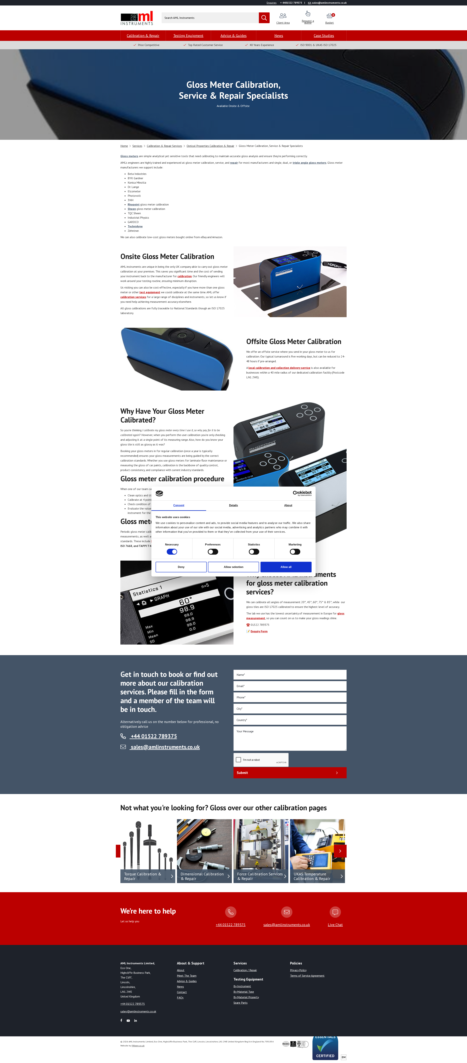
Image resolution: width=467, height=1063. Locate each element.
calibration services (133, 297)
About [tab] (288, 505)
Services (137, 146)
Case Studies (324, 35)
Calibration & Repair (143, 35)
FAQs (180, 997)
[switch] (213, 552)
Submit (242, 772)
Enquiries (272, 2)
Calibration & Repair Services (164, 146)
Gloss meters (129, 156)
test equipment (149, 292)
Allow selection (233, 566)
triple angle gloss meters (309, 162)
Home (124, 146)
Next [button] (340, 851)
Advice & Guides (234, 35)
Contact (182, 992)
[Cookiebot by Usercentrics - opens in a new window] (296, 493)
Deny (181, 566)
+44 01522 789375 (153, 736)
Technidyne (135, 226)
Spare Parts (241, 1002)
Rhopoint (134, 204)
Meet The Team (186, 975)
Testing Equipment (188, 35)
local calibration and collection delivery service (279, 368)
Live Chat (335, 924)
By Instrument (242, 986)
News (278, 35)
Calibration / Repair (245, 970)
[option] (148, 851)
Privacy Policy (298, 970)
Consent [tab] (178, 505)
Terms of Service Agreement (307, 975)
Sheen (132, 209)
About (180, 970)
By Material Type (244, 991)
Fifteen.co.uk (138, 1045)
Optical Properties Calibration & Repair (210, 146)
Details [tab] (233, 505)
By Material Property (246, 997)
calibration (184, 276)
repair (234, 162)
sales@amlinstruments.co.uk (165, 746)
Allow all (286, 566)
